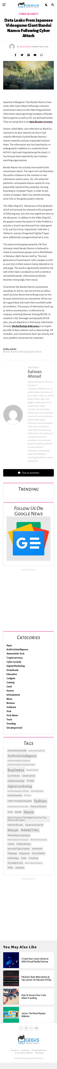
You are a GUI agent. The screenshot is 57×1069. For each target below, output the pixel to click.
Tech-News (12, 715)
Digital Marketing (15, 666)
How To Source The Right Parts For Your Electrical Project (27, 818)
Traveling (33, 858)
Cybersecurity (16, 780)
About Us (15, 1050)
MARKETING (30, 830)
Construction (28, 776)
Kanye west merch (34, 825)
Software (11, 707)
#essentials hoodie (17, 750)
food (10, 812)
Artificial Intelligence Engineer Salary (21, 764)
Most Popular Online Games (18, 840)
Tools (9, 719)
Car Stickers (14, 776)
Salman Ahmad (25, 47)
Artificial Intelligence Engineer (19, 761)
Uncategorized (14, 728)
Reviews (10, 703)
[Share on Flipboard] (28, 55)
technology (13, 858)
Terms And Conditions (24, 1053)
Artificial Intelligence (17, 649)
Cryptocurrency (14, 657)
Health (18, 812)
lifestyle (13, 830)
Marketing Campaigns (19, 835)
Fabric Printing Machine (20, 801)
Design (30, 780)
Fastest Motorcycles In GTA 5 (18, 806)
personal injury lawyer (19, 848)
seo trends (37, 848)
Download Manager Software (18, 791)
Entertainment (15, 795)
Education (11, 674)
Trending (11, 723)
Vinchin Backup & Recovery (25, 326)
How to (10, 690)
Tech (8, 711)
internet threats (15, 825)
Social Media (38, 853)
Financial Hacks (38, 806)
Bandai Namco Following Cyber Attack (22, 351)
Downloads (12, 670)
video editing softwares (33, 863)
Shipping (12, 853)
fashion (40, 801)
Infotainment (13, 695)
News (9, 699)
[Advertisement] (28, 599)
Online (11, 844)
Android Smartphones (37, 751)
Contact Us (25, 1050)
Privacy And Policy (39, 1050)
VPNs (10, 867)
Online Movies (23, 844)
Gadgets (10, 678)
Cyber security (13, 662)
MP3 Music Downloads (38, 840)
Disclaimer (39, 1053)
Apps (9, 645)
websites (19, 867)
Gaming (10, 682)
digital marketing (20, 786)
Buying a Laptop (32, 770)
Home (29, 812)
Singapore (24, 853)
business (16, 770)
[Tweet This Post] (22, 55)
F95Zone (27, 795)
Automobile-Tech (15, 653)
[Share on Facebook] (15, 55)
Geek (9, 686)
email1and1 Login (37, 791)
